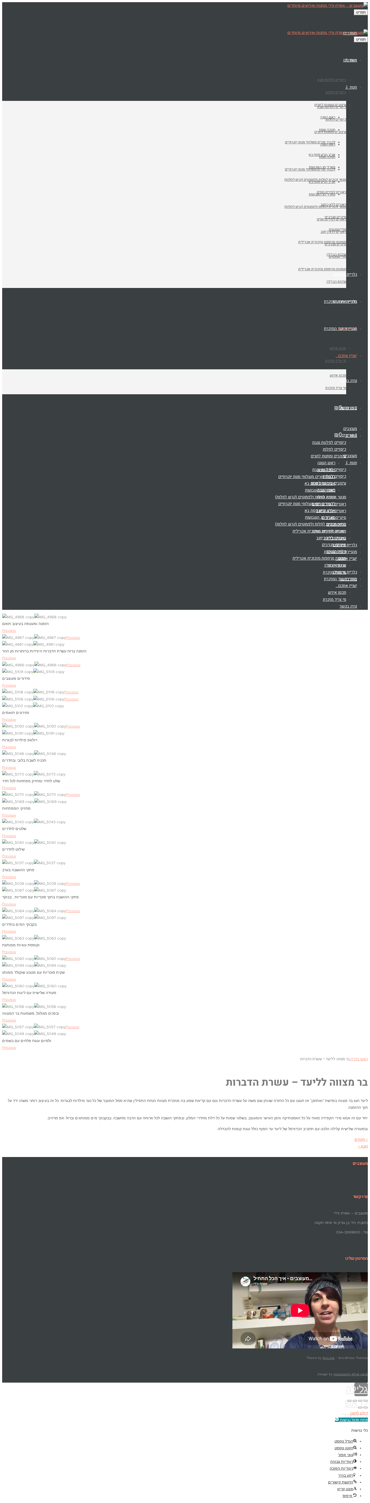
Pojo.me (329, 1358)
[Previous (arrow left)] (365, 1407)
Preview (9, 630)
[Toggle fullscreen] (355, 1401)
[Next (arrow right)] (360, 1407)
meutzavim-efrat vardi (350, 1374)
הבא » (363, 1146)
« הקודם (361, 1139)
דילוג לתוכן (359, 1413)
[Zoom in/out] (349, 1401)
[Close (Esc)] (365, 1401)
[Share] (360, 1401)
